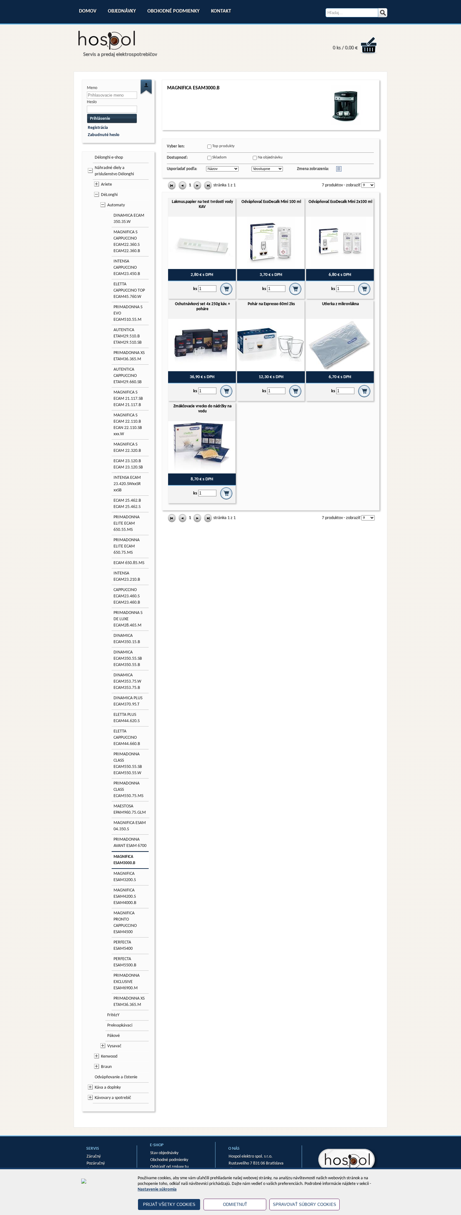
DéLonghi (109, 195)
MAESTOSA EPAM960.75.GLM (130, 809)
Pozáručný (96, 1163)
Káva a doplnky (108, 1087)
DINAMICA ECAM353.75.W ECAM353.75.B (127, 681)
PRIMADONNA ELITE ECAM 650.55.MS (127, 523)
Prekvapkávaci (119, 1025)
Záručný (94, 1156)
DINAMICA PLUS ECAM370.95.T (128, 701)
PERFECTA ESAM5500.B (125, 962)
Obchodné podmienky (173, 11)
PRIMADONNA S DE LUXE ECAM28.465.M (128, 619)
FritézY (113, 1015)
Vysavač (114, 1046)
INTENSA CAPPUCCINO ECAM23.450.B (127, 267)
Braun (106, 1066)
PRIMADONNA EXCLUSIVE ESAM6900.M (127, 981)
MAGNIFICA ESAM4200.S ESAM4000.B (125, 896)
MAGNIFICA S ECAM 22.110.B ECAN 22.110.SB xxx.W (128, 424)
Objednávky (122, 11)
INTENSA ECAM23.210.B (127, 576)
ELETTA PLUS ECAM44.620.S (127, 717)
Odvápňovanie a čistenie (116, 1077)
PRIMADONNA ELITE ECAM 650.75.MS (127, 546)
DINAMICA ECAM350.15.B (127, 638)
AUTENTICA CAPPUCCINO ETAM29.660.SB (128, 375)
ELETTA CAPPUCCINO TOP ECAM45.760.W (129, 290)
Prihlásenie (100, 118)
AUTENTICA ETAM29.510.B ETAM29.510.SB (128, 336)
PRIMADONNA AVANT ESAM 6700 (130, 842)
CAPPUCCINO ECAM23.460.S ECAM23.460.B (127, 596)
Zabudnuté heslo (103, 135)
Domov (87, 11)
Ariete (106, 184)
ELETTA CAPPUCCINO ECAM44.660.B (127, 737)
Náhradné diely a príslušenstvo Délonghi (114, 171)
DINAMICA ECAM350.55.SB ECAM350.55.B (128, 658)
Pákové (113, 1035)
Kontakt (221, 11)
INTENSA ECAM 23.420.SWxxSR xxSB (127, 484)
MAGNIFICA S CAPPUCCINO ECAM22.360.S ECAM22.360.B (127, 241)
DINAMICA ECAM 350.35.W (129, 218)
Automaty (116, 205)
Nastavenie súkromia (157, 1189)
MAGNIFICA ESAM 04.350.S (130, 826)
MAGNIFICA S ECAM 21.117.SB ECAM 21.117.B (128, 398)
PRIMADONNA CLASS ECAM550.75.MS (128, 789)
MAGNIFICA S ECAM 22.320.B (127, 447)
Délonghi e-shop (109, 157)
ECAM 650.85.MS (129, 563)
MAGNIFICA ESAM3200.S (125, 876)
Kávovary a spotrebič (113, 1098)
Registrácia (98, 127)
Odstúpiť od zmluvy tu (169, 1167)
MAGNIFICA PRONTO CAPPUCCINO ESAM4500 (125, 922)
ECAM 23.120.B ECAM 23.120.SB (128, 464)
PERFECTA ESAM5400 (123, 945)
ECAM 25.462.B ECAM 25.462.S (127, 503)
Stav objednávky (164, 1153)
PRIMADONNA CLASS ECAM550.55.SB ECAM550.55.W (128, 763)
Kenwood (109, 1056)
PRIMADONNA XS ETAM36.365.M (129, 356)
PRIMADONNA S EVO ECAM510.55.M (128, 313)
